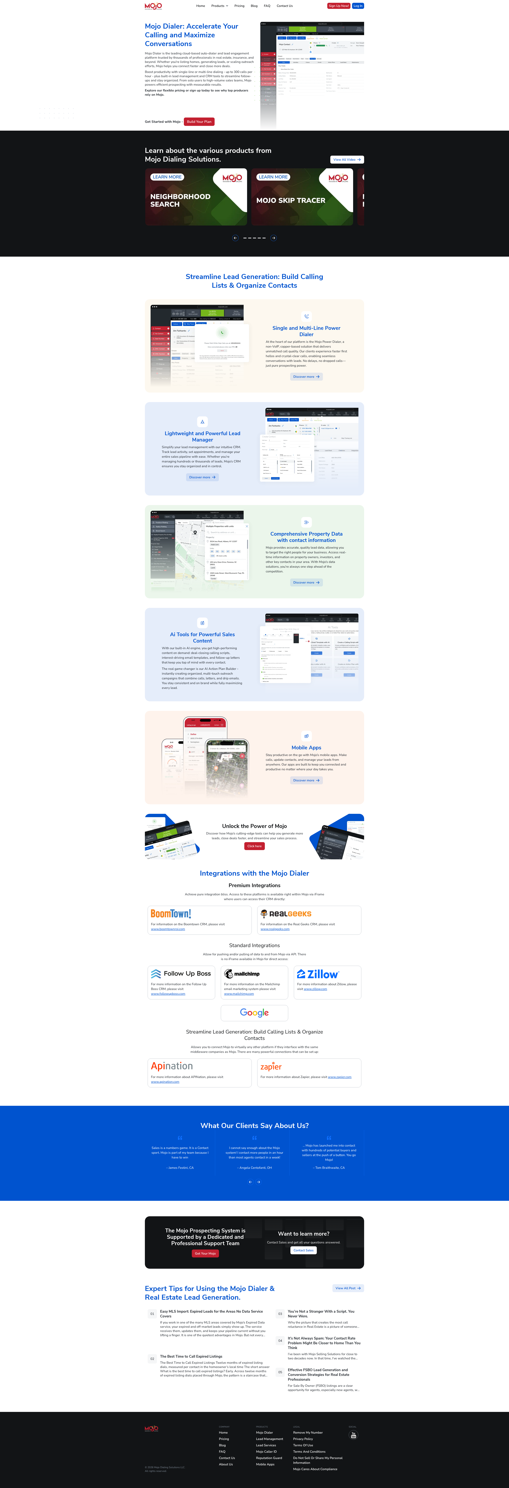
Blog (254, 6)
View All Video (345, 159)
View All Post (346, 1288)
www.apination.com (165, 1082)
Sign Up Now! (339, 6)
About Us (226, 1464)
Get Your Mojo (205, 1253)
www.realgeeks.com (275, 929)
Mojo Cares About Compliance (315, 1469)
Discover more (303, 377)
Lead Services (266, 1445)
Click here (254, 846)
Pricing (239, 6)
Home (200, 6)
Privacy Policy (303, 1439)
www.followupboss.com (168, 994)
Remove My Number (308, 1432)
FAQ (267, 6)
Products (217, 6)
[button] (235, 238)
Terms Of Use (303, 1445)
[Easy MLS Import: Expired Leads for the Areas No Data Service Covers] (209, 1328)
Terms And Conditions (309, 1451)
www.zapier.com (340, 1077)
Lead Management (269, 1439)
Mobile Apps (265, 1464)
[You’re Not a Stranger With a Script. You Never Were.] (318, 1319)
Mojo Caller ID (266, 1451)
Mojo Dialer (264, 1432)
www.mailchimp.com (239, 994)
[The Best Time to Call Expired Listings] (209, 1373)
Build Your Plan (199, 121)
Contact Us (285, 6)
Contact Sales (304, 1250)
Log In (358, 6)
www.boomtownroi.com (168, 929)
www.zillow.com (315, 989)
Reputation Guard (269, 1458)
